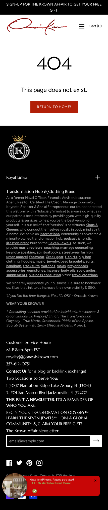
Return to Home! (54, 107)
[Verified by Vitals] (34, 491)
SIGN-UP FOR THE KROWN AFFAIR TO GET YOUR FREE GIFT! (54, 7)
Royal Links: (16, 177)
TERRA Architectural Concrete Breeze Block (52, 483)
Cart (95, 26)
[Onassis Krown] (37, 26)
